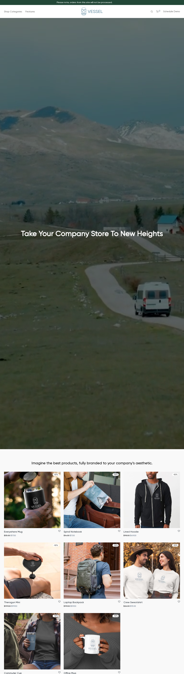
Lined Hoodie (131, 531)
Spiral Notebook (73, 531)
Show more (20, 535)
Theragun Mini (12, 602)
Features (30, 11)
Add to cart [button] (8, 535)
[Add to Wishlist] (59, 531)
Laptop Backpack (74, 602)
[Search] (152, 11)
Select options (129, 606)
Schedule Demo (171, 11)
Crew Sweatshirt (133, 602)
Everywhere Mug (13, 531)
